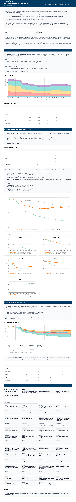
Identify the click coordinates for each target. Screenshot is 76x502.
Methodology (67, 4)
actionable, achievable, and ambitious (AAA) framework (45, 18)
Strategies (55, 4)
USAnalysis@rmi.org (9, 494)
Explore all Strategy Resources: (10, 399)
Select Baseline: (41, 30)
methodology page (62, 23)
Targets (49, 4)
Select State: (6, 30)
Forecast (44, 4)
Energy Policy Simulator (53, 55)
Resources (61, 4)
